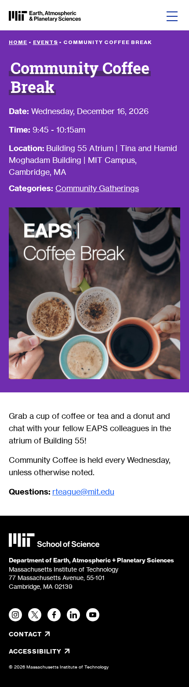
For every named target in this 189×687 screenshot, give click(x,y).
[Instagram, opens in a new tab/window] (15, 614)
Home (18, 42)
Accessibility (64, 651)
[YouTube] (92, 614)
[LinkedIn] (73, 614)
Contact (25, 634)
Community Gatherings (97, 188)
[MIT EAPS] (45, 16)
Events (45, 42)
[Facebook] (54, 614)
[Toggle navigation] (172, 16)
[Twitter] (34, 614)
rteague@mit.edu (83, 491)
